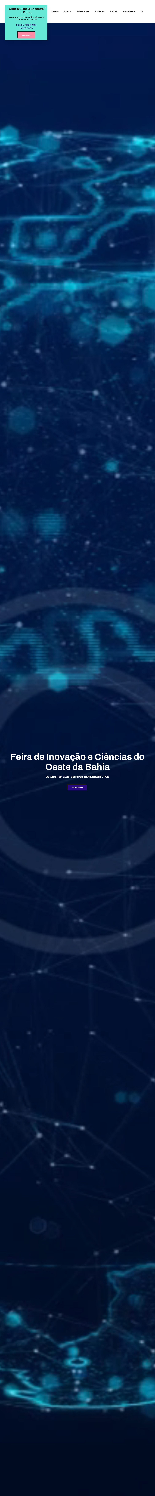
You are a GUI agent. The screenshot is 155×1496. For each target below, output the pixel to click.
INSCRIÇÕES (26, 28)
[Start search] (142, 11)
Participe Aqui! (77, 787)
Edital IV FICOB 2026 (26, 25)
